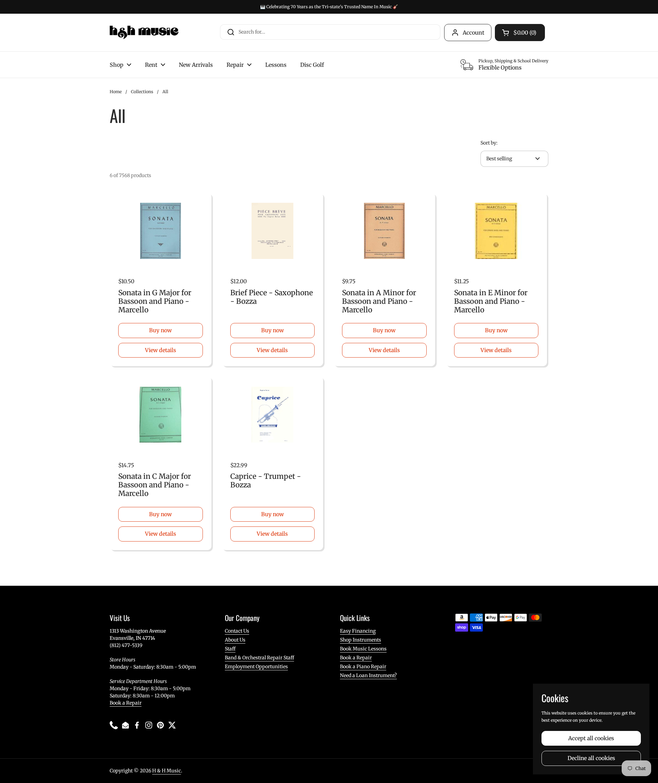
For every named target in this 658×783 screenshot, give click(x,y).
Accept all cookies (591, 738)
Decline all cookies (591, 758)
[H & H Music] (144, 32)
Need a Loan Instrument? (368, 675)
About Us (235, 640)
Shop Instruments (360, 640)
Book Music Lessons (363, 649)
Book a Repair (126, 703)
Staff (230, 649)
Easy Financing (358, 631)
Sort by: (489, 143)
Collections (142, 91)
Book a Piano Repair (363, 666)
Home (116, 91)
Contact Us (237, 631)
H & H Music (166, 771)
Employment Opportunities (256, 666)
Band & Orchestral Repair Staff (259, 658)
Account (473, 32)
